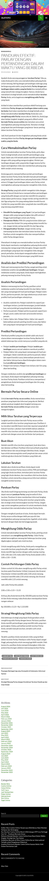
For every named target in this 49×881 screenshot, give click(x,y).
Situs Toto (4, 866)
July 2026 (4, 708)
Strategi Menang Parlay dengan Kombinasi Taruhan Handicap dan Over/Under (24, 682)
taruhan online (25, 658)
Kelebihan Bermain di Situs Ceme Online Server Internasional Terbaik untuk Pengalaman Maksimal (22, 841)
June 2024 (4, 758)
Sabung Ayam (6, 796)
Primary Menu (46, 18)
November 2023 (7, 772)
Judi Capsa (5, 790)
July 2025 (4, 733)
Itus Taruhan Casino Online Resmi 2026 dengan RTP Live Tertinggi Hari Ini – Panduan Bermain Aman (24, 833)
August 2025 (5, 731)
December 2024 (7, 745)
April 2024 (5, 762)
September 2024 (7, 752)
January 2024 (6, 768)
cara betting (7, 656)
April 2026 (5, 715)
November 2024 (7, 748)
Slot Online (5, 798)
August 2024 (5, 754)
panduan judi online (10, 658)
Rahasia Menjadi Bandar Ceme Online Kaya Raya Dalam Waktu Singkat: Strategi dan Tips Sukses (23, 837)
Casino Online (6, 786)
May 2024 (4, 760)
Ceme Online (5, 788)
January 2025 (6, 743)
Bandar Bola (6, 51)
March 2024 (5, 764)
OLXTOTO (5, 18)
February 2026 (6, 719)
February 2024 (6, 766)
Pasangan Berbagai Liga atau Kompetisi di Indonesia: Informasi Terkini (23, 671)
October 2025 (6, 727)
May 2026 (4, 713)
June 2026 (4, 711)
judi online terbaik (21, 656)
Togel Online (5, 800)
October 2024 (6, 750)
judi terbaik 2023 (37, 656)
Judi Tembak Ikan (7, 792)
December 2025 (7, 723)
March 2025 (5, 739)
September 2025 (7, 729)
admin (16, 72)
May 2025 (4, 735)
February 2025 (6, 741)
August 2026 (5, 706)
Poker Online (5, 794)
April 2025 (5, 737)
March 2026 (5, 717)
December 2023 (7, 770)
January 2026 (6, 721)
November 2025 (7, 725)
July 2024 (4, 756)
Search (3, 813)
